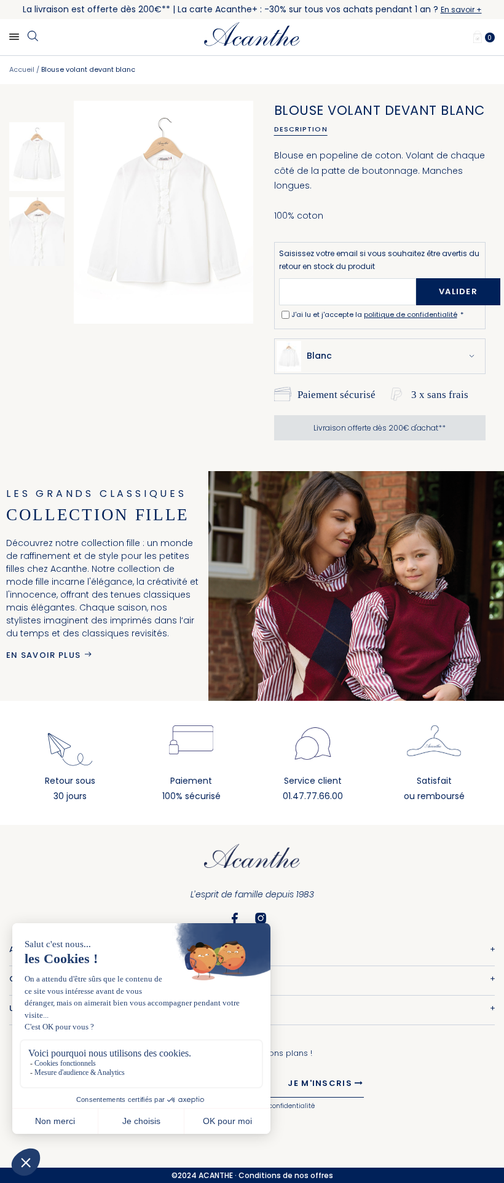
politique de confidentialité (410, 314)
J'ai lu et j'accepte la (374, 314)
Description (301, 129)
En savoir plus (43, 655)
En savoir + (461, 9)
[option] (37, 156)
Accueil (21, 69)
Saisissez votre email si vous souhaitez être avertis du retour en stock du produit (379, 259)
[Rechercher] (32, 37)
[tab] (305, 129)
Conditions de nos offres (285, 1175)
